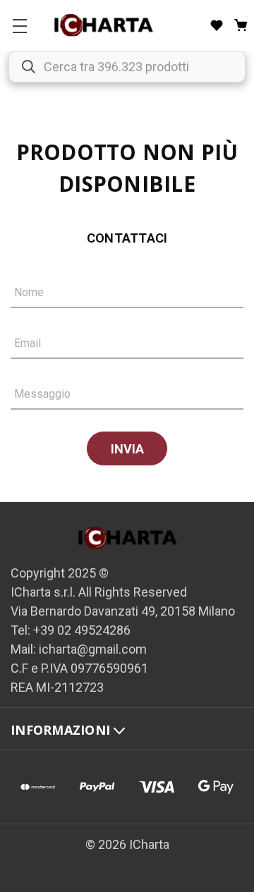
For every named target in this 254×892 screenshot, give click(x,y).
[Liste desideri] (216, 25)
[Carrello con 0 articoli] (240, 25)
